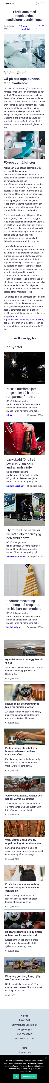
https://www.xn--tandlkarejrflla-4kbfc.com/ (24, 319)
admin (9, 415)
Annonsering (25, 1052)
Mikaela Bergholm (15, 486)
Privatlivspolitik (29, 1077)
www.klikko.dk (27, 1038)
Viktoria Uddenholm (16, 556)
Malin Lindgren (13, 627)
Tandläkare (40, 26)
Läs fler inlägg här (24, 338)
